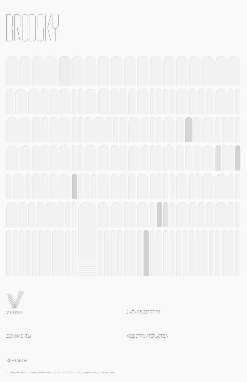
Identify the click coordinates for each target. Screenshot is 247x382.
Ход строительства (147, 336)
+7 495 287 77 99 (145, 312)
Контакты (16, 361)
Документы (18, 336)
